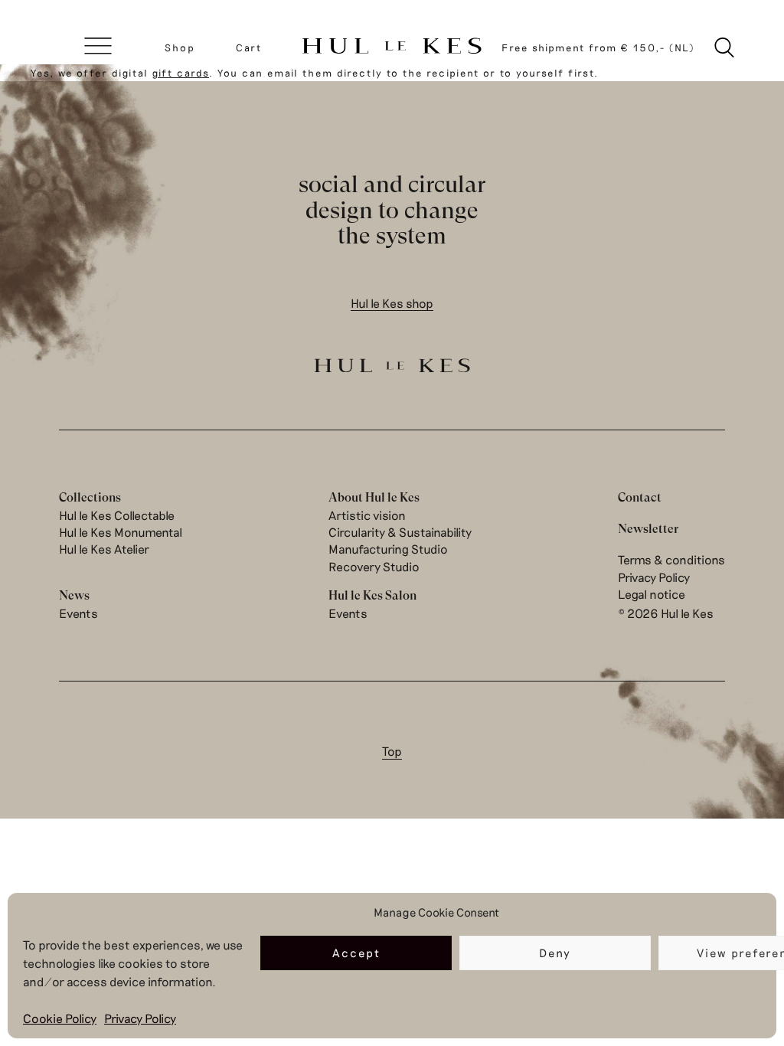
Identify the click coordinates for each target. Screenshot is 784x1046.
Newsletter (648, 528)
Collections (90, 497)
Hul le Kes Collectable (117, 515)
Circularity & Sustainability (400, 532)
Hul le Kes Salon (372, 595)
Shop (180, 47)
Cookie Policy (59, 1018)
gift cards (180, 73)
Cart (249, 47)
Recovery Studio (374, 566)
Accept (356, 952)
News (74, 595)
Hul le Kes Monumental (120, 532)
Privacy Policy (140, 1018)
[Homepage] (392, 47)
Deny (555, 952)
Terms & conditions (671, 559)
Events (78, 613)
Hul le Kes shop (392, 303)
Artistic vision (367, 515)
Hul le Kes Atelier (104, 548)
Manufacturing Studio (388, 548)
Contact (640, 497)
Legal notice (651, 594)
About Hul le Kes (374, 497)
